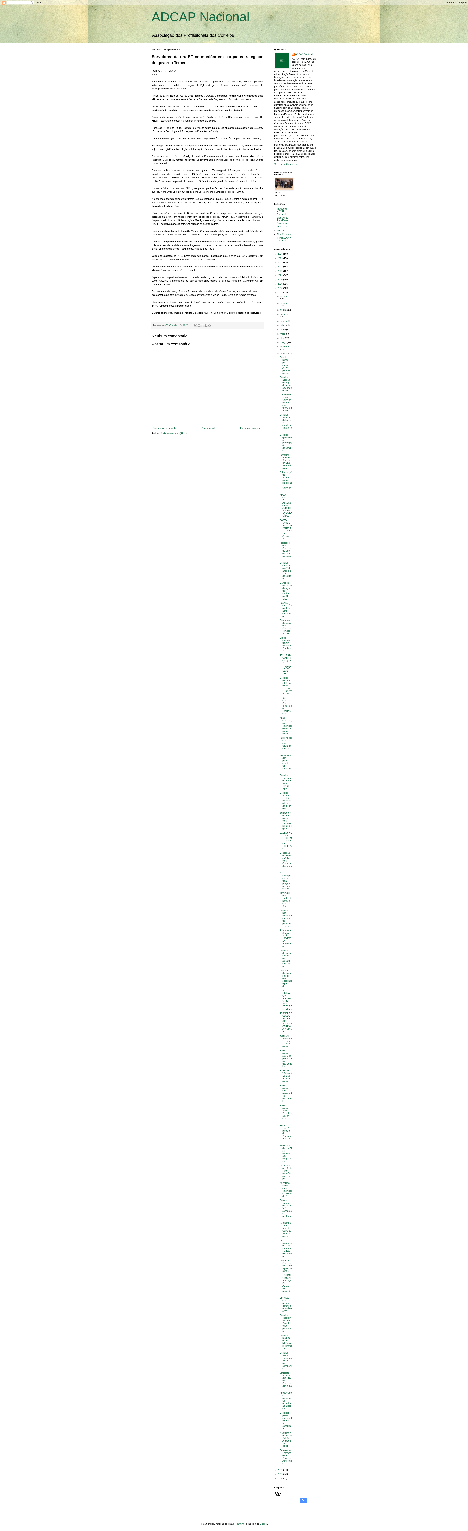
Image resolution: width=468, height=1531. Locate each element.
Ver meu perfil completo (286, 164)
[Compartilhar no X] (202, 325)
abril (282, 338)
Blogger (263, 1524)
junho (283, 329)
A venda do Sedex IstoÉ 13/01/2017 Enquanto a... (286, 938)
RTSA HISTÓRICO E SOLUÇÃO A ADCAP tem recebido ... (286, 1284)
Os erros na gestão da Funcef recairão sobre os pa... (286, 1172)
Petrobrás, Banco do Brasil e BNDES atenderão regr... (286, 461)
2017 (280, 292)
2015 (280, 1474)
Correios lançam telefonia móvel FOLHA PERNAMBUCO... (286, 686)
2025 (280, 258)
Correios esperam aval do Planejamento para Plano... (286, 1323)
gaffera (240, 1524)
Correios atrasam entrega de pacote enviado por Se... (286, 384)
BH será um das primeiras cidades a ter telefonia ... (286, 763)
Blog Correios (284, 234)
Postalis (281, 230)
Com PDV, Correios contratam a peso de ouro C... (286, 1265)
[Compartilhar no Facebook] (206, 325)
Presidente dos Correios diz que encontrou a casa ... (285, 551)
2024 (280, 262)
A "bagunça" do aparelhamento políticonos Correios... (286, 481)
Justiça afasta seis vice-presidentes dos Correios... (286, 1058)
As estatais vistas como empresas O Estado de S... (286, 1189)
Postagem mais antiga (251, 428)
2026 (280, 254)
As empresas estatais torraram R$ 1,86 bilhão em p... (286, 1248)
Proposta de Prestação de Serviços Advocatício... (286, 1457)
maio (283, 334)
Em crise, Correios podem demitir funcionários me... (286, 1304)
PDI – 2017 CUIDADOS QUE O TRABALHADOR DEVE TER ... (285, 664)
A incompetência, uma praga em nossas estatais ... (286, 881)
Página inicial (208, 428)
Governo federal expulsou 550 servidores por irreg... (286, 1209)
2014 (280, 1478)
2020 (280, 279)
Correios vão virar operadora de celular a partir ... (286, 782)
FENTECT (282, 226)
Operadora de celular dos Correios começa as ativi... (286, 627)
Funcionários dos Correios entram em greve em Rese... (286, 402)
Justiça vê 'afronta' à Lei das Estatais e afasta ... (286, 1041)
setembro (284, 314)
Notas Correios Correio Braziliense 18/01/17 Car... (286, 706)
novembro (285, 303)
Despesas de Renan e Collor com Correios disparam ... (286, 861)
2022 (280, 271)
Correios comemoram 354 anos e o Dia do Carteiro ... (286, 571)
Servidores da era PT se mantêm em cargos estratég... (286, 1153)
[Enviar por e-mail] (195, 325)
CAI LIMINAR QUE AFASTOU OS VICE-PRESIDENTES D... (286, 999)
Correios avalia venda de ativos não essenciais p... (286, 1361)
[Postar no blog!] (199, 325)
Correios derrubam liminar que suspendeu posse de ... (286, 978)
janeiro (284, 353)
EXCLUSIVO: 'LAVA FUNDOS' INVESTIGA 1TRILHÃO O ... (286, 841)
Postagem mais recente (164, 428)
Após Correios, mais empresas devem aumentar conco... (286, 726)
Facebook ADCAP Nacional (282, 211)
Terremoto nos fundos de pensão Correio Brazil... (286, 899)
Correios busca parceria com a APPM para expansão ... (285, 365)
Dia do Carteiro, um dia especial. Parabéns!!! (286, 644)
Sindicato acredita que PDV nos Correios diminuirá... (286, 1381)
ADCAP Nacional (201, 17)
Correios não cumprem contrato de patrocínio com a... (286, 918)
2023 (280, 266)
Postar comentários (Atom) (173, 433)
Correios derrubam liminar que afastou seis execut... (286, 958)
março (283, 342)
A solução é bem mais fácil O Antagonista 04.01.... (286, 1439)
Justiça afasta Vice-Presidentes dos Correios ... (286, 1113)
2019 (280, 284)
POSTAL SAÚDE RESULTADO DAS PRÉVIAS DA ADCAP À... (286, 529)
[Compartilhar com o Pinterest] (209, 325)
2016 (280, 1470)
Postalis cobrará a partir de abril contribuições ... (286, 609)
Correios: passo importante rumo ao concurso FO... (286, 1421)
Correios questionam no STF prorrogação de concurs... (286, 443)
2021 (280, 275)
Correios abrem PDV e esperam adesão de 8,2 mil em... (286, 801)
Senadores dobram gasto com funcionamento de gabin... (286, 821)
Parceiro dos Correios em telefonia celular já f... (286, 744)
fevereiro (284, 346)
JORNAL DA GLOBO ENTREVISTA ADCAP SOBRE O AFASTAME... (286, 1022)
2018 (280, 288)
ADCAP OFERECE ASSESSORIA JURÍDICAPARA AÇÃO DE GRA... (286, 505)
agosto (283, 321)
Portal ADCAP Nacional (284, 239)
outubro (284, 310)
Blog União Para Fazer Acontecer (282, 220)
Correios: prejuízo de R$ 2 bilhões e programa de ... (286, 1342)
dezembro (285, 296)
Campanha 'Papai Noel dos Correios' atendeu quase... (285, 1229)
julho (283, 325)
